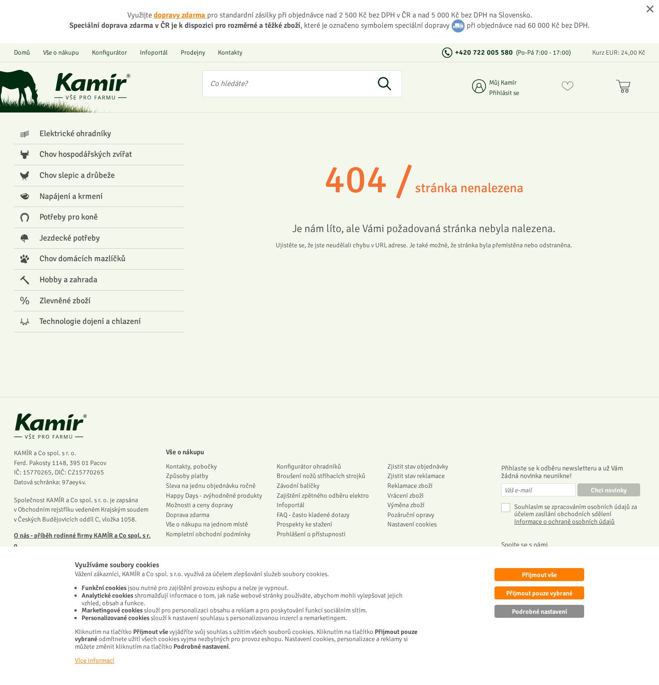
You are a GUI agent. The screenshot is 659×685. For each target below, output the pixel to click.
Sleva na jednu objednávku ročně (211, 486)
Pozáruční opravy (410, 515)
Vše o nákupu (61, 52)
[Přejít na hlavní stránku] (92, 86)
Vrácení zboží (405, 495)
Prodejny (193, 52)
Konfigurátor (109, 52)
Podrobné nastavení (539, 611)
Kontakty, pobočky (191, 466)
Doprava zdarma (187, 515)
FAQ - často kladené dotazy (313, 515)
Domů (22, 52)
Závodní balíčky (298, 486)
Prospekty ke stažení (304, 524)
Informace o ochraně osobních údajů (564, 522)
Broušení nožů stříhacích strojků (321, 476)
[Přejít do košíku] (625, 87)
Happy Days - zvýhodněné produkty (214, 495)
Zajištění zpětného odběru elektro (323, 495)
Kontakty (230, 52)
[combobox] (284, 83)
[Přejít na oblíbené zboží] (567, 87)
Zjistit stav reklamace (416, 476)
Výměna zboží (406, 505)
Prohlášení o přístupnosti (311, 534)
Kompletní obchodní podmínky (208, 534)
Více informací (94, 660)
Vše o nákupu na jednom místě (207, 524)
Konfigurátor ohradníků (309, 466)
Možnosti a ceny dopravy (199, 505)
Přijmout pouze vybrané (539, 593)
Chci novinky (609, 490)
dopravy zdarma (180, 15)
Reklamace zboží (410, 486)
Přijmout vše (539, 575)
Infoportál (154, 52)
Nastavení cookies (412, 524)
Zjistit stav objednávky (417, 466)
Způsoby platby (187, 476)
